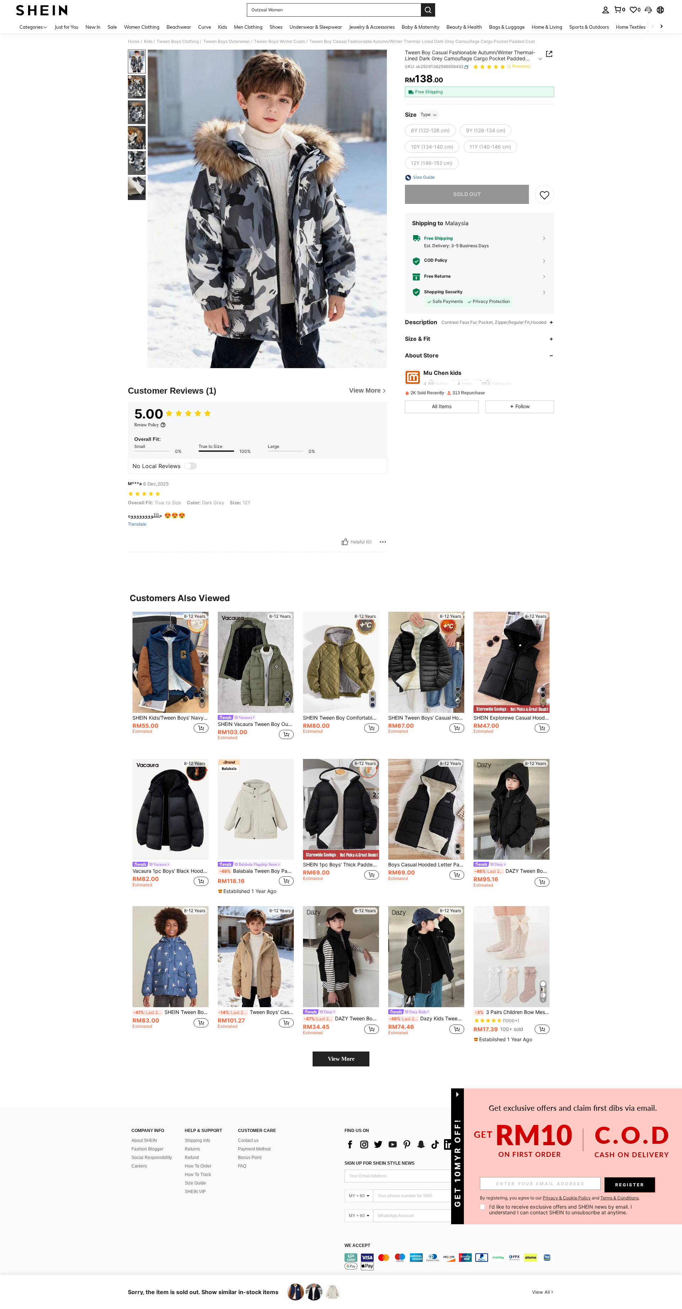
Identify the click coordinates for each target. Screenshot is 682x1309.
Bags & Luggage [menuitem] (507, 27)
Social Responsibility (151, 1157)
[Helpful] (345, 542)
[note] (248, 891)
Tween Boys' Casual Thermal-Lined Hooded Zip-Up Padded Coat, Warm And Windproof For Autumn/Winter (256, 1012)
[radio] (430, 131)
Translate (137, 524)
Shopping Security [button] (443, 291)
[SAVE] (544, 194)
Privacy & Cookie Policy (567, 1197)
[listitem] (170, 679)
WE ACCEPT (357, 1245)
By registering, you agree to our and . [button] (560, 1198)
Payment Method (254, 1149)
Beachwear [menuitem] (179, 27)
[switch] (190, 466)
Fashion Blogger (147, 1149)
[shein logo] (41, 10)
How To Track (198, 1174)
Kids (148, 41)
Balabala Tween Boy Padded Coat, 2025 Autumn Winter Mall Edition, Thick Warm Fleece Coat (256, 871)
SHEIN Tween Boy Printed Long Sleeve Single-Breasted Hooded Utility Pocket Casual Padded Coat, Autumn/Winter (171, 1012)
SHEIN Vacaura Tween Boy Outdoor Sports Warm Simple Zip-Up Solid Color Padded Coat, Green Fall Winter (256, 724)
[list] (401, 1144)
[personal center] (605, 10)
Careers (139, 1166)
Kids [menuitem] (222, 27)
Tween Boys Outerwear (226, 41)
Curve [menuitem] (204, 27)
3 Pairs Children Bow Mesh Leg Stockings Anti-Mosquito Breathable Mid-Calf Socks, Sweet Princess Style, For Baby (512, 1012)
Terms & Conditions (619, 1197)
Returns (192, 1149)
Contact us (248, 1140)
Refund (192, 1157)
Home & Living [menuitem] (547, 27)
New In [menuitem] (93, 27)
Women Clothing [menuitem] (141, 27)
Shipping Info (197, 1140)
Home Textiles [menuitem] (630, 27)
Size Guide (195, 1183)
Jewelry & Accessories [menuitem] (372, 27)
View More (341, 1059)
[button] (648, 10)
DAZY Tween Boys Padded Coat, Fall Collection (512, 871)
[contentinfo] (451, 1261)
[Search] (428, 10)
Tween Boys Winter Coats (279, 41)
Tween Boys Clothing (178, 41)
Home (134, 41)
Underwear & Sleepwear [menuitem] (315, 27)
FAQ (242, 1166)
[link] (619, 9)
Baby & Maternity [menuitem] (420, 27)
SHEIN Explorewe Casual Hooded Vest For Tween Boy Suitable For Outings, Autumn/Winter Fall (511, 718)
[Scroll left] (652, 27)
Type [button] (426, 114)
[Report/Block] (383, 542)
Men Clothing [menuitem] (248, 27)
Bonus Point (249, 1157)
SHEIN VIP (195, 1191)
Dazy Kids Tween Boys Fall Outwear (426, 1018)
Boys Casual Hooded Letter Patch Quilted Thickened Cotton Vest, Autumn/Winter (426, 864)
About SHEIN (144, 1140)
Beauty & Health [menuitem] (464, 27)
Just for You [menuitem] (67, 27)
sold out (467, 194)
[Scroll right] (661, 27)
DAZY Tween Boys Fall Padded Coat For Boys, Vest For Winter (341, 1018)
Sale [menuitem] (112, 27)
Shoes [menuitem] (276, 27)
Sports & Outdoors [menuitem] (589, 27)
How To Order (198, 1166)
